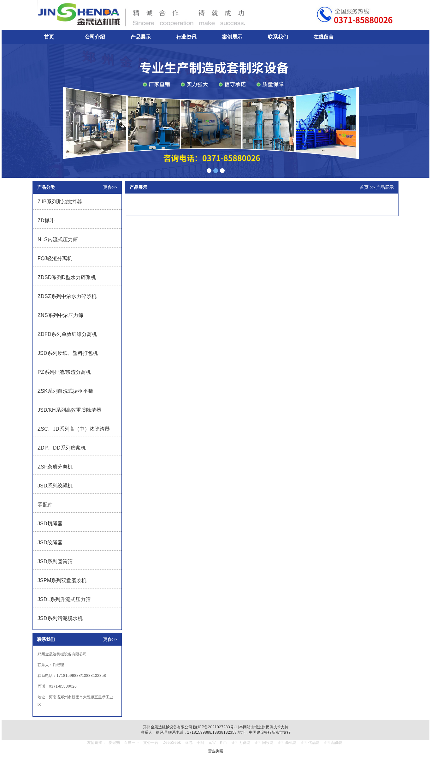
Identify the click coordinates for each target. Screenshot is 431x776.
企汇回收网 (264, 742)
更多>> (110, 187)
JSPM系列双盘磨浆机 (62, 580)
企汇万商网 (241, 742)
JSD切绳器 (50, 523)
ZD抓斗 (46, 220)
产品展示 (141, 36)
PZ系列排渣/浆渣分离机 (64, 372)
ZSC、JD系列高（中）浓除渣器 (74, 429)
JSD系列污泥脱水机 (60, 618)
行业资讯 (186, 36)
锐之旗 (260, 727)
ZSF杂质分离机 (55, 466)
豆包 (188, 742)
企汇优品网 (310, 742)
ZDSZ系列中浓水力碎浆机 (67, 296)
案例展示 (232, 36)
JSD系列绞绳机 (55, 485)
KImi (223, 742)
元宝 (212, 742)
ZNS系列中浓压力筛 (60, 315)
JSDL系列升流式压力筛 (64, 599)
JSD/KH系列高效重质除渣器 (69, 410)
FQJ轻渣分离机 (55, 258)
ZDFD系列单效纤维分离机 (67, 334)
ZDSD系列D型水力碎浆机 (67, 277)
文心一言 (150, 742)
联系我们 (278, 36)
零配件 (45, 504)
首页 (49, 36)
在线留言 (324, 36)
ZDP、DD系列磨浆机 (62, 448)
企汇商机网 (287, 742)
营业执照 (215, 751)
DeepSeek (172, 742)
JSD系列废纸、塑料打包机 (68, 353)
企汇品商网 (333, 742)
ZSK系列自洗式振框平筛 (65, 391)
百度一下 (131, 742)
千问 (200, 742)
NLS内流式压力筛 (58, 239)
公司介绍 (95, 36)
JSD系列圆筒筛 (55, 561)
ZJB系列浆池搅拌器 (60, 201)
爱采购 (114, 742)
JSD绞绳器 (50, 542)
